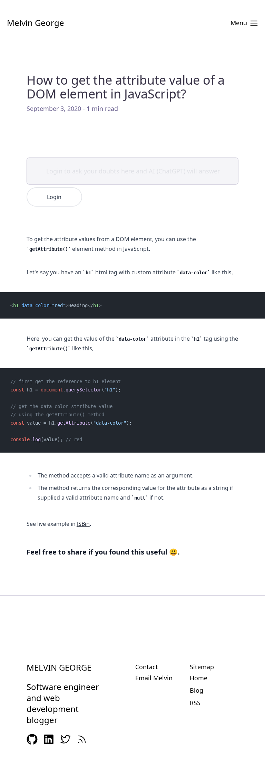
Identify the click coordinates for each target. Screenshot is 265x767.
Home (198, 678)
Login (54, 197)
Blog (196, 690)
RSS (195, 703)
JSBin (83, 524)
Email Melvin (154, 678)
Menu (238, 23)
